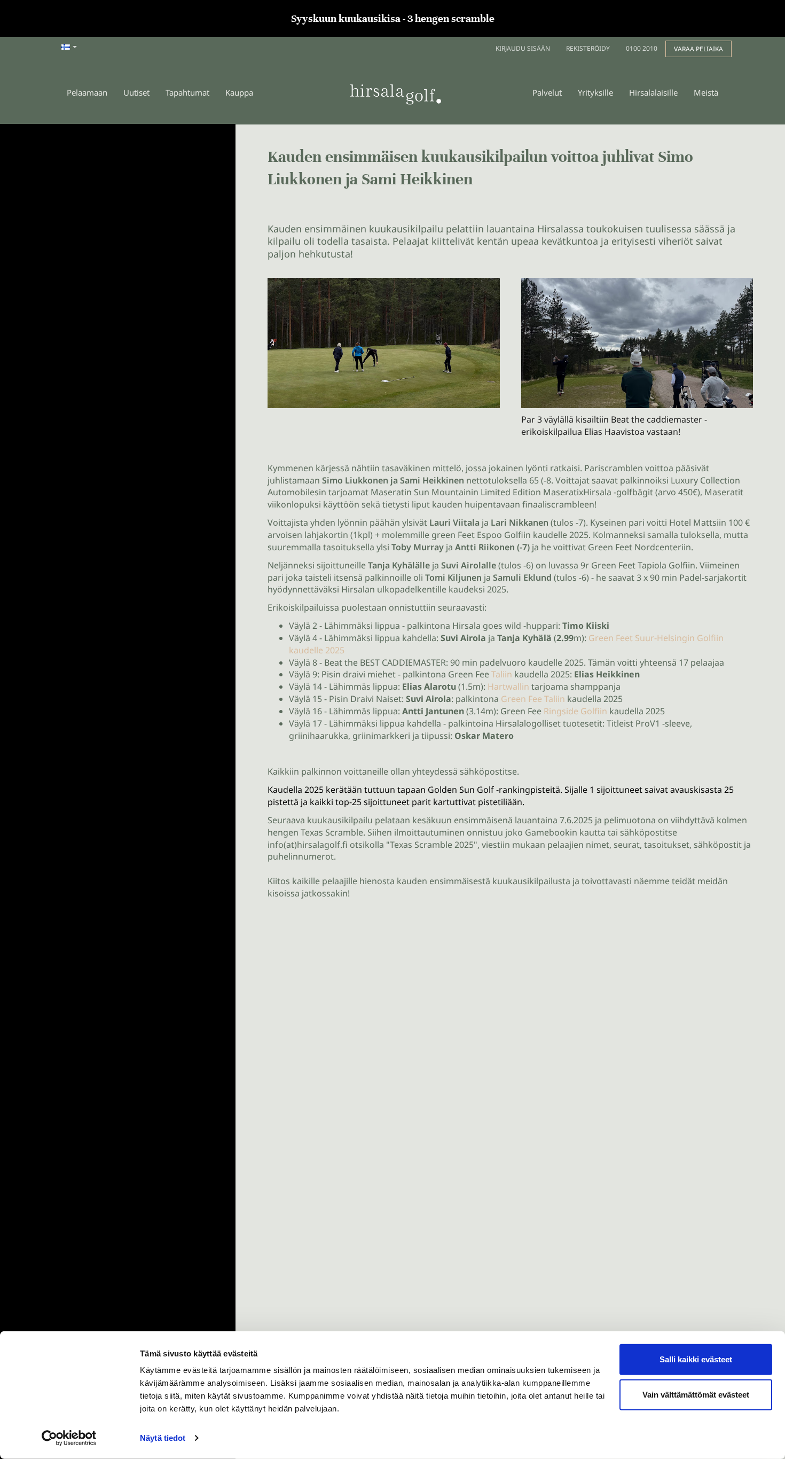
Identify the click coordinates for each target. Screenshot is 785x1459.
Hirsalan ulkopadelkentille (393, 589)
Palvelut (547, 92)
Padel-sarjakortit (713, 577)
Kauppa (239, 92)
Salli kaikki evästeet (696, 1359)
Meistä (706, 92)
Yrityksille (595, 92)
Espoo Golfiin (504, 535)
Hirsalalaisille (653, 92)
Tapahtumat (187, 92)
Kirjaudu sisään (523, 48)
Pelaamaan (87, 92)
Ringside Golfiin (575, 711)
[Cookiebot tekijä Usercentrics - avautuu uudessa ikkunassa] (69, 1438)
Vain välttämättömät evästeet (695, 1394)
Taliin (500, 674)
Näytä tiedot (162, 1437)
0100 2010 (641, 48)
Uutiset (136, 92)
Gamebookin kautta (565, 832)
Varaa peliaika (698, 48)
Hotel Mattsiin (697, 522)
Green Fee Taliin (533, 699)
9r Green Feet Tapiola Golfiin (637, 565)
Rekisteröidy (588, 48)
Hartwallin (508, 686)
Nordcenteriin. (663, 547)
